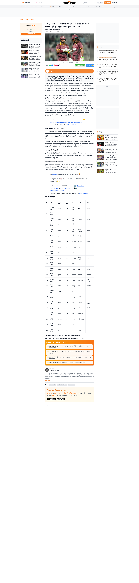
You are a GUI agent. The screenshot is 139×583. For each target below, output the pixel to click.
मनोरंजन (69, 7)
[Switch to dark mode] (100, 2)
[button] (69, 47)
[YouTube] (43, 3)
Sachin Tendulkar (62, 385)
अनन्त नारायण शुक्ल (55, 370)
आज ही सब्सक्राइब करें (31, 33)
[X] (40, 3)
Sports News (71, 385)
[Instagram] (36, 3)
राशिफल (89, 7)
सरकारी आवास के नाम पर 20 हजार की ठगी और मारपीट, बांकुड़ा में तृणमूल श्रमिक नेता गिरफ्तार (108, 80)
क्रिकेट (70, 393)
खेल (96, 7)
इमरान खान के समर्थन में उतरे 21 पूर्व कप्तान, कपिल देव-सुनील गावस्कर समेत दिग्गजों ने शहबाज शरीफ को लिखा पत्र (70, 358)
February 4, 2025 (71, 125)
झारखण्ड (29, 7)
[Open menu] (22, 7)
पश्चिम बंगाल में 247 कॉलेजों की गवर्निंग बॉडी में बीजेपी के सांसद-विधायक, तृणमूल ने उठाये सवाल (108, 66)
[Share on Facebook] (52, 65)
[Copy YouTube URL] (55, 65)
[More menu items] (105, 7)
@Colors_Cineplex (54, 188)
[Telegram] (47, 3)
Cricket (32, 19)
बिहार (34, 7)
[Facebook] (33, 3)
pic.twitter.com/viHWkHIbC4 (75, 122)
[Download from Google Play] (51, 399)
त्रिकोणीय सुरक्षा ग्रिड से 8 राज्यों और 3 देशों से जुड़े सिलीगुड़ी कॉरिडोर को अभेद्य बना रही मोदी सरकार (108, 52)
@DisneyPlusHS (80, 186)
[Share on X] (59, 65)
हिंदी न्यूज (54, 395)
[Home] (69, 2)
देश (99, 7)
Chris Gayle (52, 385)
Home (21, 19)
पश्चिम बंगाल (46, 7)
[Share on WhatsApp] (50, 65)
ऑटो (77, 7)
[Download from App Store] (61, 399)
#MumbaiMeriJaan (54, 122)
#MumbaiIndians (63, 122)
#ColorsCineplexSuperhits (66, 188)
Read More (47, 380)
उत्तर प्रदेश (39, 7)
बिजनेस (64, 7)
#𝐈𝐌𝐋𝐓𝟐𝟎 (54, 174)
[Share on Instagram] (57, 65)
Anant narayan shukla (55, 29)
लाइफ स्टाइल (83, 7)
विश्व (103, 7)
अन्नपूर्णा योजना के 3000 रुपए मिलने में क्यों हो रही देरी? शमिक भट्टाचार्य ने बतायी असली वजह (108, 73)
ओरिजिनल (54, 7)
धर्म (93, 7)
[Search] (94, 2)
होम (25, 7)
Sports (26, 19)
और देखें (115, 132)
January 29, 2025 (83, 193)
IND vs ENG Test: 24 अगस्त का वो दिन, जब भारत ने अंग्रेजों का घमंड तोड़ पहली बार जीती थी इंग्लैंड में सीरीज (69, 346)
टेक (74, 7)
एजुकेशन (59, 7)
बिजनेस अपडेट (62, 393)
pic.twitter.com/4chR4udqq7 (57, 190)
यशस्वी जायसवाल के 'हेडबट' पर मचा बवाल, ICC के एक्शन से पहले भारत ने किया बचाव (67, 362)
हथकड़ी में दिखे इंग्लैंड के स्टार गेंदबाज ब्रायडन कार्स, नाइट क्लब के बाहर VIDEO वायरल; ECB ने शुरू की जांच (70, 352)
